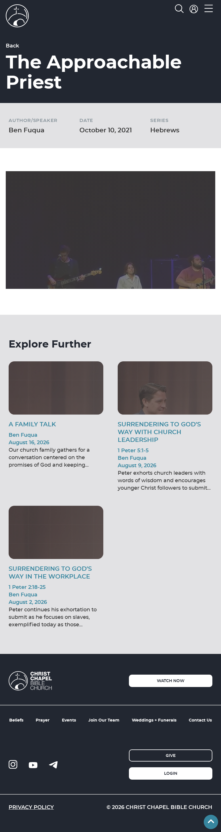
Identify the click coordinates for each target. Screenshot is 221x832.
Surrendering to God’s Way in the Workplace (50, 572)
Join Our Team (103, 720)
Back (12, 45)
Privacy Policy (31, 807)
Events (69, 720)
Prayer (42, 720)
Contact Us (200, 720)
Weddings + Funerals (154, 720)
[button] (208, 9)
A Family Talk (32, 424)
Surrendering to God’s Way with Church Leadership (159, 432)
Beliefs (16, 720)
